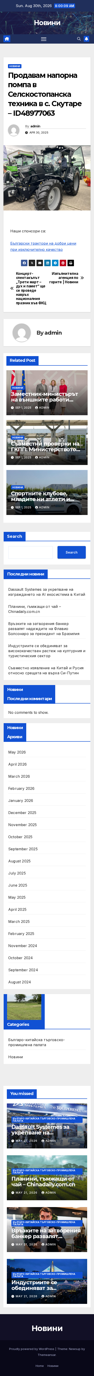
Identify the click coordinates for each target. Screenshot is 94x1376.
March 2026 (19, 776)
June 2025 (17, 885)
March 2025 (19, 921)
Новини (47, 22)
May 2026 (17, 752)
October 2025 (20, 837)
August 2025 (19, 861)
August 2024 (19, 982)
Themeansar (47, 1355)
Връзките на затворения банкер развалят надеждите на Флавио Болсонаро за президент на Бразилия (43, 628)
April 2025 (17, 909)
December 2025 (22, 812)
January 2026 (20, 800)
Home (40, 1366)
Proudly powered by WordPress (32, 1349)
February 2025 (21, 933)
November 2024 (22, 945)
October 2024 (20, 958)
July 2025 (17, 873)
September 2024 (23, 970)
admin (35, 126)
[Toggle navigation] (44, 39)
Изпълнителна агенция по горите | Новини (63, 278)
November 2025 (22, 824)
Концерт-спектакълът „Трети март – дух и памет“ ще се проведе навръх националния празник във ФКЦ (31, 288)
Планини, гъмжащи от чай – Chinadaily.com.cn (43, 1181)
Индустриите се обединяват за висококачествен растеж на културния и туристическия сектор (46, 650)
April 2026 (17, 764)
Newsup (75, 1349)
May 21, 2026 (27, 1140)
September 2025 (23, 849)
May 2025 (17, 897)
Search (14, 536)
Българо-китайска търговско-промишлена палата (36, 1042)
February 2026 (21, 788)
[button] (79, 39)
